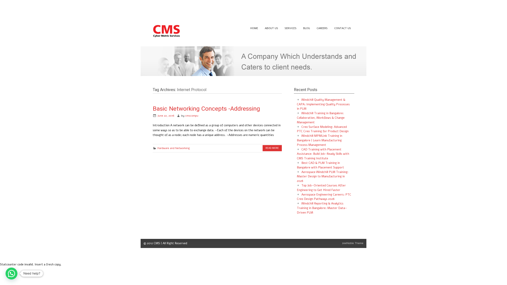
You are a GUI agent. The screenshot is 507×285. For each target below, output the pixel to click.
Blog (306, 28)
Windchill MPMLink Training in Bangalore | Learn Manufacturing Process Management (319, 140)
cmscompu (191, 116)
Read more (272, 148)
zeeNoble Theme (352, 243)
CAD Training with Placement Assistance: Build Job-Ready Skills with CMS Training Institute (323, 154)
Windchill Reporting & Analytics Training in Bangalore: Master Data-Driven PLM (322, 208)
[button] (11, 273)
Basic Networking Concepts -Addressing (206, 108)
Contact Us (342, 28)
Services (290, 28)
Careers (322, 28)
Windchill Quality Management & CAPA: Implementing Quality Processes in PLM (323, 104)
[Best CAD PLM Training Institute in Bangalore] (166, 37)
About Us (271, 28)
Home (254, 28)
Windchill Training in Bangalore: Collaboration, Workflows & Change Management (321, 117)
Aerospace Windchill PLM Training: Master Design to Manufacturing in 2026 (322, 176)
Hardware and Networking (173, 148)
